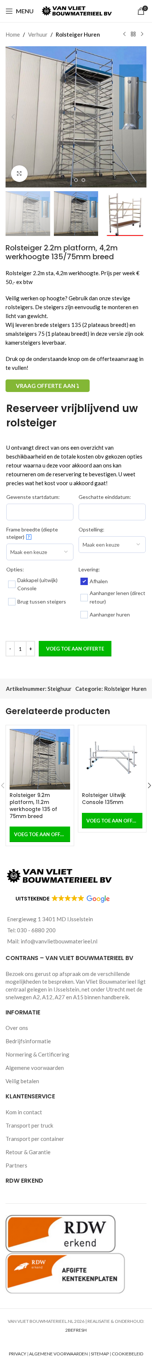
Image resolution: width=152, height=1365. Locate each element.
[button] (13, 116)
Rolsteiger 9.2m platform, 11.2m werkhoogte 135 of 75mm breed (33, 806)
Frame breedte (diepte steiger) (32, 533)
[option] (68, 180)
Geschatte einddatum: (105, 497)
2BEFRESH (76, 1330)
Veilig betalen (22, 1081)
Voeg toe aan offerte (75, 649)
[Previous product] (124, 34)
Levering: (89, 569)
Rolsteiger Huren (78, 34)
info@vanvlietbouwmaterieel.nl (59, 941)
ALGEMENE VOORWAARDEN (58, 1353)
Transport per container (35, 1138)
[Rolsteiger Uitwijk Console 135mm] (112, 759)
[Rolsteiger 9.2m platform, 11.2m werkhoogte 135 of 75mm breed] (40, 759)
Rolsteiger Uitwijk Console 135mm (104, 799)
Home (13, 34)
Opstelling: (91, 529)
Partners (16, 1165)
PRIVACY (17, 1353)
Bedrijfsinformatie (28, 1041)
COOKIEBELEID (127, 1353)
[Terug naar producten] (133, 34)
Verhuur (38, 34)
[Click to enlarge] (19, 173)
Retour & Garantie (28, 1152)
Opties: (15, 569)
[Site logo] (78, 10)
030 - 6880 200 (36, 930)
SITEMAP (100, 1353)
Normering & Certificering (37, 1054)
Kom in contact (24, 1112)
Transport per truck (29, 1125)
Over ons (17, 1027)
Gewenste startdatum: (33, 497)
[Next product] (142, 34)
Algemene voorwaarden (35, 1067)
